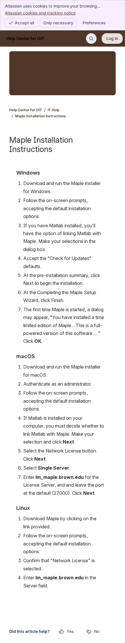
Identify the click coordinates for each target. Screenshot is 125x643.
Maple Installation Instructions (40, 116)
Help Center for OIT (25, 110)
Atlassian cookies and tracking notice (40, 12)
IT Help (53, 110)
